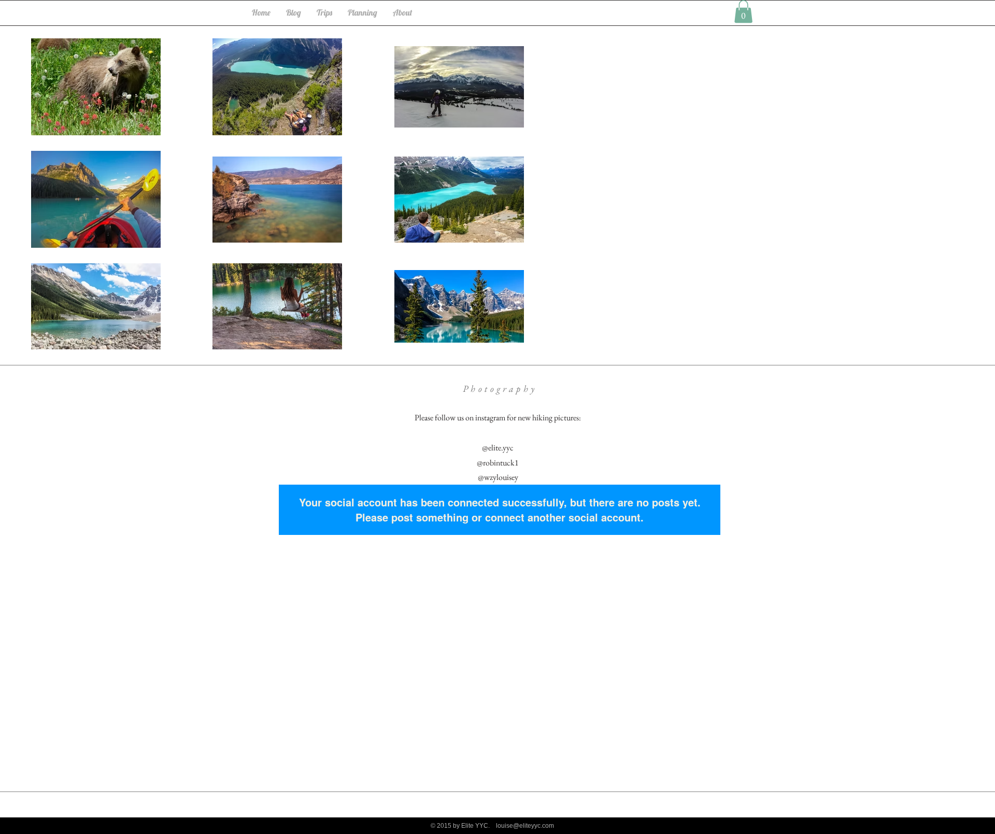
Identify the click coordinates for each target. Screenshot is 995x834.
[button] (743, 11)
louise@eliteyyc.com (525, 825)
